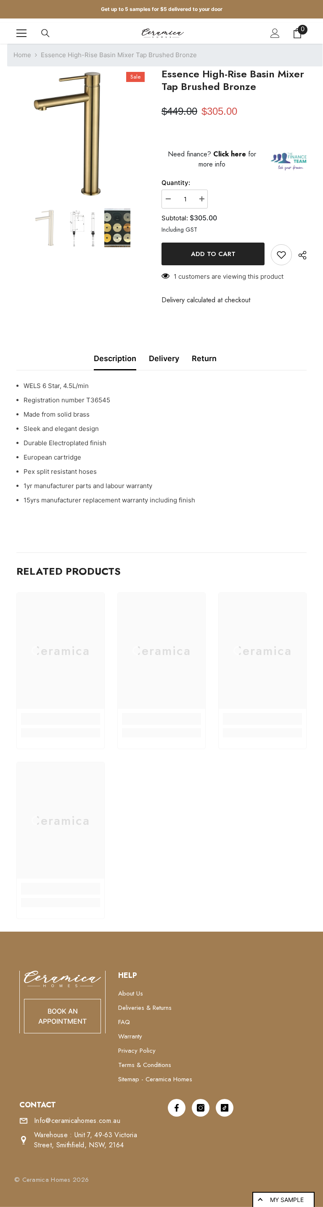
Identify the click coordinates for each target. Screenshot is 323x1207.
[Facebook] (176, 1108)
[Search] (45, 33)
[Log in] (275, 33)
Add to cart (213, 254)
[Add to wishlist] (281, 254)
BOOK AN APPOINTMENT (62, 1016)
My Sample (287, 1199)
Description (115, 358)
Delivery (164, 358)
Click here (230, 154)
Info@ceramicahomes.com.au (77, 1120)
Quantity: (176, 183)
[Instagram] (200, 1108)
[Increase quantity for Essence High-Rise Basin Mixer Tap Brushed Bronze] (201, 199)
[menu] (21, 33)
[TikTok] (224, 1108)
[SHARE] (299, 255)
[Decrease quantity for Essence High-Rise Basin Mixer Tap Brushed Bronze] (168, 199)
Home (22, 55)
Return (204, 358)
